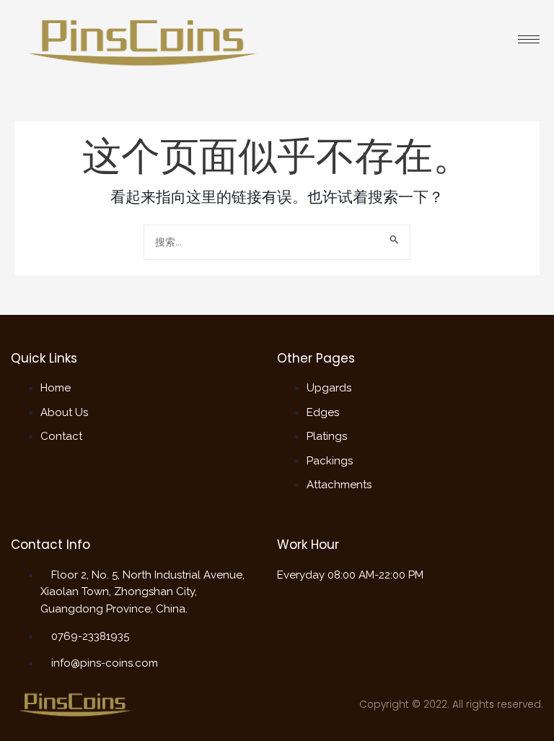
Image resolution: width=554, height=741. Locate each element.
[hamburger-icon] (529, 39)
